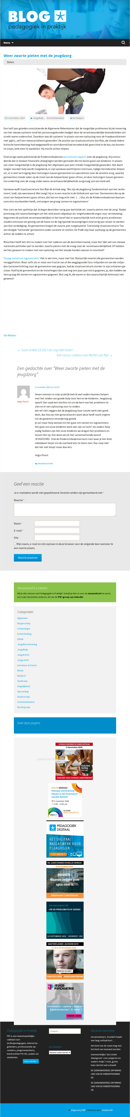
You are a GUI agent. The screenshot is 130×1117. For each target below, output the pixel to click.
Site (16, 537)
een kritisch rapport (74, 156)
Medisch (21, 675)
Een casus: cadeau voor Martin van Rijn (85, 355)
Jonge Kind (23, 660)
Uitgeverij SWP (78, 1110)
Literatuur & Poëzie (27, 665)
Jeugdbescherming (27, 644)
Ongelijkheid (23, 686)
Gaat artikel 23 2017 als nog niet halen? (45, 350)
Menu (7, 42)
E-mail (18, 530)
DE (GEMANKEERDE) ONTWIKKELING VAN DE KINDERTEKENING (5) (106, 1074)
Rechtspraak (23, 707)
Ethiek (20, 639)
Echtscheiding (24, 633)
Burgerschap (23, 623)
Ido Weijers (78, 118)
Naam (18, 523)
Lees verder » (31, 1061)
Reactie (19, 500)
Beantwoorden (45, 463)
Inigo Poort (22, 401)
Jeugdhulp (38, 118)
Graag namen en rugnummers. (21, 258)
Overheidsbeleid (55, 118)
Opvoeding (23, 691)
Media (20, 670)
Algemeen (22, 618)
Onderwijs (22, 681)
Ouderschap (23, 696)
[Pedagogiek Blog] (65, 19)
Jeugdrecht (23, 654)
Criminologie (23, 628)
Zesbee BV (107, 1110)
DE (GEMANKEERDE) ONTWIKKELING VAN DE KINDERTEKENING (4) (106, 1086)
